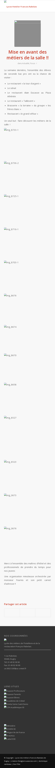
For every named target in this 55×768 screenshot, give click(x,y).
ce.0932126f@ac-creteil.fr (15, 668)
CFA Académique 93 (15, 707)
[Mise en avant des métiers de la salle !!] (27, 33)
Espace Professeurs (15, 691)
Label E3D (11, 739)
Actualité (25, 63)
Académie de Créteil (15, 701)
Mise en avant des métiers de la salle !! (28, 55)
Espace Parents (13, 694)
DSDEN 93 (11, 729)
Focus (32, 63)
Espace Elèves (13, 697)
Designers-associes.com (27, 761)
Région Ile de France (15, 732)
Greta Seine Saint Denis (17, 704)
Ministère (10, 725)
